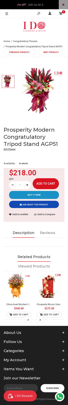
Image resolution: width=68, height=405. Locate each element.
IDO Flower (10, 149)
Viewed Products (34, 266)
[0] (61, 13)
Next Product (51, 52)
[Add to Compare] (19, 285)
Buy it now (34, 194)
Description (23, 233)
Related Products (34, 257)
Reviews (47, 233)
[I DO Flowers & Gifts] (34, 27)
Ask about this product (35, 205)
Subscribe (52, 388)
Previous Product (19, 52)
